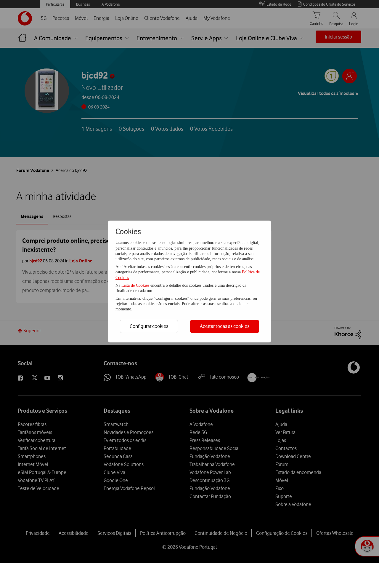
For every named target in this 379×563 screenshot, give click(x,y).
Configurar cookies (149, 326)
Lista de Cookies (135, 285)
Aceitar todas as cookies (224, 326)
